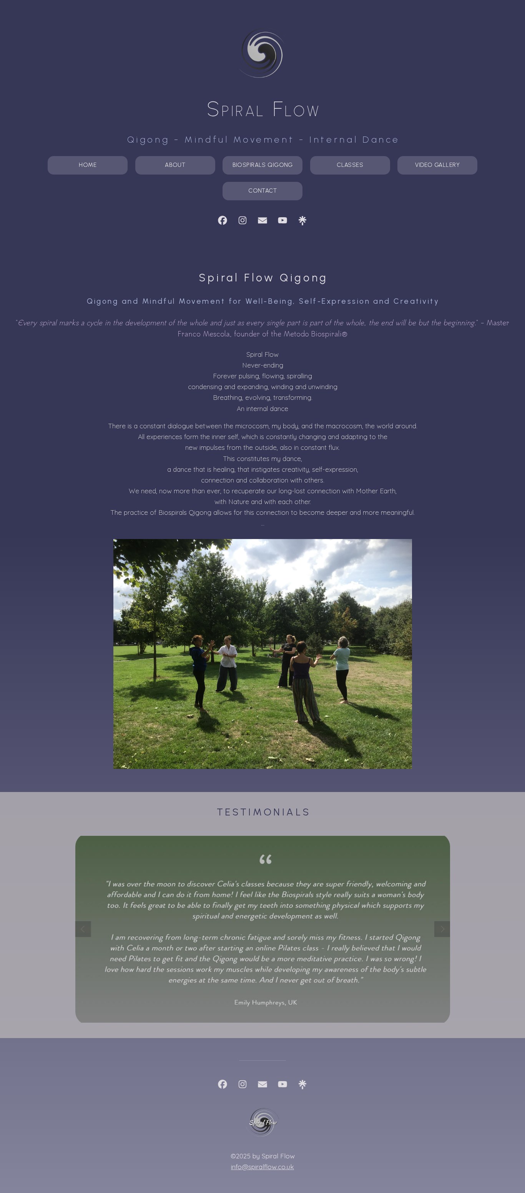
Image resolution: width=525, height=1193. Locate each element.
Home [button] (87, 164)
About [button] (175, 164)
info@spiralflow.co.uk (262, 1167)
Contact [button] (262, 190)
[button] (223, 220)
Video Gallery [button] (437, 164)
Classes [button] (350, 164)
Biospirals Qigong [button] (263, 164)
